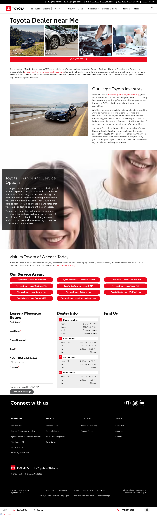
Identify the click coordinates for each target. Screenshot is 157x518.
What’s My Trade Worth (20, 452)
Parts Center (51, 442)
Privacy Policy (50, 490)
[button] (152, 9)
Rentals (126, 8)
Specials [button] (92, 9)
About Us (119, 431)
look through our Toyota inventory (123, 94)
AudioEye (101, 490)
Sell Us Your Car (17, 447)
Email (13, 348)
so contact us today (66, 265)
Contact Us (78, 59)
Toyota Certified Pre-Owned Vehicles (26, 436)
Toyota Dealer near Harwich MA (78, 285)
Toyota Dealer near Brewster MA (31, 279)
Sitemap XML (87, 490)
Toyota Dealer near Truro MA (125, 285)
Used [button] (80, 9)
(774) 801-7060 (90, 333)
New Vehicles (16, 425)
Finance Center (87, 431)
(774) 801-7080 (90, 330)
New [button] (71, 9)
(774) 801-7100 (90, 323)
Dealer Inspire (141, 492)
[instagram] (135, 403)
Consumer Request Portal (83, 495)
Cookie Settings (103, 495)
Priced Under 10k (17, 442)
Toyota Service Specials (55, 436)
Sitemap (75, 490)
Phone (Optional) (18, 339)
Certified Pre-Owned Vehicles (23, 431)
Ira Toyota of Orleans (19, 491)
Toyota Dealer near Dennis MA (31, 291)
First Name (15, 321)
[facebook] (127, 403)
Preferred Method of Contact (23, 357)
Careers (118, 436)
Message (14, 366)
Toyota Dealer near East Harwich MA (78, 279)
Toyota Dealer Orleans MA (78, 291)
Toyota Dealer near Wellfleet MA (126, 291)
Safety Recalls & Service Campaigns (54, 495)
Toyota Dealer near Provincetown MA (78, 298)
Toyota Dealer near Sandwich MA (125, 279)
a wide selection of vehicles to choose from (44, 71)
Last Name (15, 330)
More (137, 9)
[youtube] (142, 403)
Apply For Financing (89, 425)
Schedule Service (53, 431)
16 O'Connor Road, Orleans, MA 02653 (99, 2)
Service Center (52, 425)
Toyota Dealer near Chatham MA (31, 285)
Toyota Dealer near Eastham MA (31, 298)
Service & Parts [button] (109, 9)
